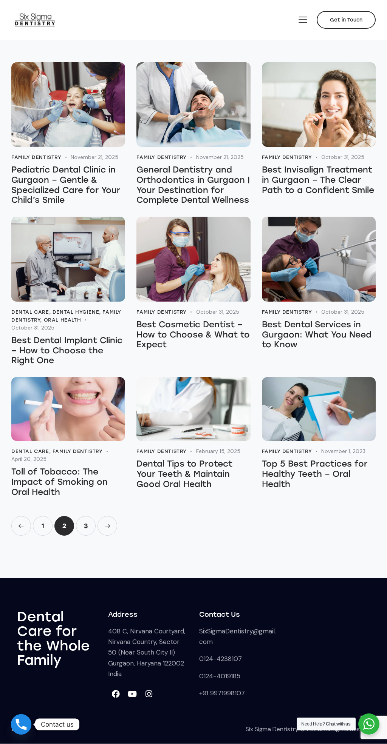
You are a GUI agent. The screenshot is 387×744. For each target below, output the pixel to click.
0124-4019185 (219, 676)
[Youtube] (132, 693)
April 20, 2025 (28, 459)
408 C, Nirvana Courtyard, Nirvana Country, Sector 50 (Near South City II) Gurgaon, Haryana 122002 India (146, 652)
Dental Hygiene (76, 312)
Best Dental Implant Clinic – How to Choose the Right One (66, 350)
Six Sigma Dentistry (272, 729)
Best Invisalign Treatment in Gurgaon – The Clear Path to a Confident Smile (318, 180)
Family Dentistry (36, 157)
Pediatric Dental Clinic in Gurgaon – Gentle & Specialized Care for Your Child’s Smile (65, 185)
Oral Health (62, 320)
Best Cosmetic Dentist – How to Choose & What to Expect (193, 335)
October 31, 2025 (342, 157)
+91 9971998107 (222, 693)
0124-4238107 (220, 659)
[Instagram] (148, 693)
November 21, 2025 (94, 157)
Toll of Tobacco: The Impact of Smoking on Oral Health (59, 482)
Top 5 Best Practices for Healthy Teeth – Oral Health (314, 474)
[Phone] (21, 724)
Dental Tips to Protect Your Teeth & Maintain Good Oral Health (184, 474)
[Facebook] (115, 693)
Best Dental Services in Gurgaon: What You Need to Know (317, 335)
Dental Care (30, 312)
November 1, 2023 (343, 451)
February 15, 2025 (218, 451)
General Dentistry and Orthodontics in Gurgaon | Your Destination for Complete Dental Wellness (193, 185)
